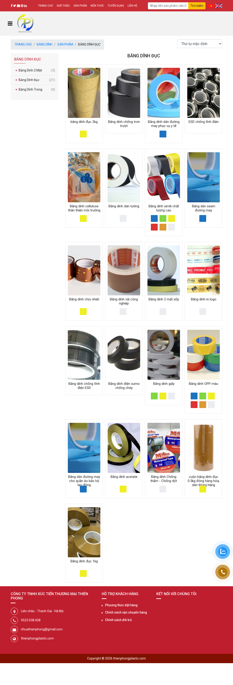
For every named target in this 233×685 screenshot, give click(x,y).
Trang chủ (45, 5)
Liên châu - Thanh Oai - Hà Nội (42, 611)
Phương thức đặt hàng (121, 605)
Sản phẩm (80, 5)
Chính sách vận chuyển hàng (126, 612)
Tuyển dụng (116, 5)
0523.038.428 (31, 620)
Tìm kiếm (196, 6)
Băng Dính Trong (37, 89)
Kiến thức (97, 5)
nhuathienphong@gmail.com (42, 629)
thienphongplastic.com (37, 638)
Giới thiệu (63, 5)
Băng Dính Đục (37, 80)
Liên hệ (132, 5)
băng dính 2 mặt (37, 70)
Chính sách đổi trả (118, 620)
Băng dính (44, 44)
